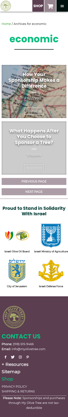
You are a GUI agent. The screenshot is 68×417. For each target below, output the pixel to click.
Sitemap (11, 371)
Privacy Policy (14, 386)
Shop (7, 379)
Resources (16, 364)
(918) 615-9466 (23, 344)
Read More (34, 111)
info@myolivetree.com (28, 349)
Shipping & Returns (18, 391)
